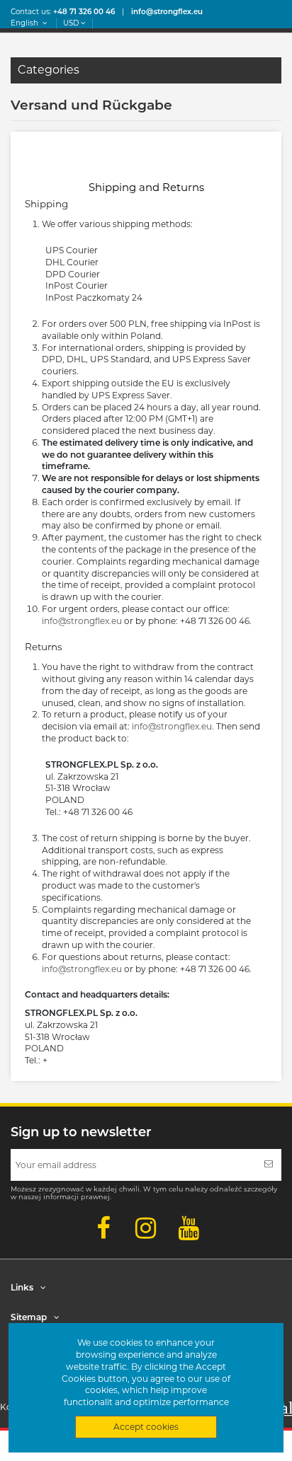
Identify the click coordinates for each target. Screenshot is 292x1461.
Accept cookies (146, 1426)
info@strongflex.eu (82, 621)
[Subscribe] (268, 1165)
